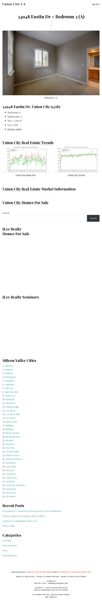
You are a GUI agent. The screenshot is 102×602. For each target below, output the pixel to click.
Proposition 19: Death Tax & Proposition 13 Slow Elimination (31, 511)
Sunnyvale (11, 488)
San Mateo (11, 474)
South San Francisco (16, 485)
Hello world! (8, 526)
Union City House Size (26, 175)
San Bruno (11, 462)
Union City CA (14, 4)
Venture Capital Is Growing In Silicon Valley (23, 516)
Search (5, 213)
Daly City (9, 388)
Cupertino (9, 384)
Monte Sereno (12, 433)
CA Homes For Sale (41, 594)
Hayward (10, 403)
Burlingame (10, 377)
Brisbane (9, 373)
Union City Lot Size (76, 175)
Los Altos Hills (13, 414)
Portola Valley (12, 451)
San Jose (10, 470)
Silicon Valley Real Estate (57, 588)
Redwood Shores (14, 459)
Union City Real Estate (21, 188)
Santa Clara (11, 477)
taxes (5, 550)
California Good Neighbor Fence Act (19, 521)
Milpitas (10, 429)
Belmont (9, 369)
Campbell (9, 380)
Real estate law (9, 545)
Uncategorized (9, 555)
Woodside (11, 496)
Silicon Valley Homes (60, 594)
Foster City (10, 395)
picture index (14, 129)
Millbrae (10, 425)
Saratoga (10, 481)
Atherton (9, 365)
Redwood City (12, 455)
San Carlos (11, 466)
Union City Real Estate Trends (28, 142)
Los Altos (10, 410)
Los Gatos (10, 418)
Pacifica (10, 444)
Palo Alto (10, 447)
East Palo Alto (11, 391)
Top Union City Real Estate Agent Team (75, 572)
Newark (9, 440)
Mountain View (13, 436)
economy (6, 540)
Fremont (10, 399)
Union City (11, 492)
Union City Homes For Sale (25, 202)
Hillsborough (12, 406)
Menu (97, 4)
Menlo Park (11, 421)
